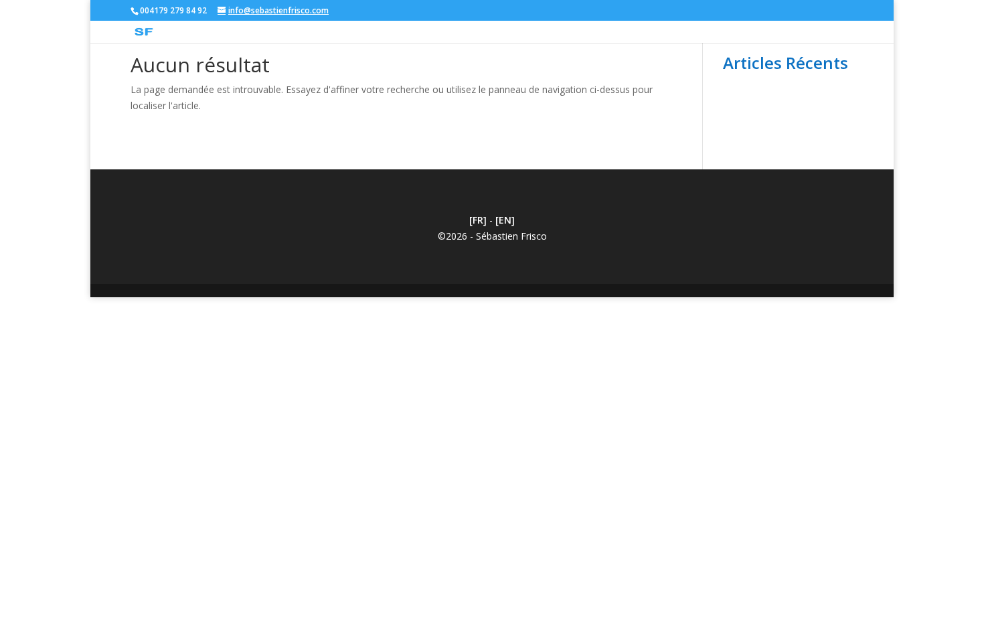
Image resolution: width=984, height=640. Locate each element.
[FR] (478, 220)
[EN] (505, 220)
